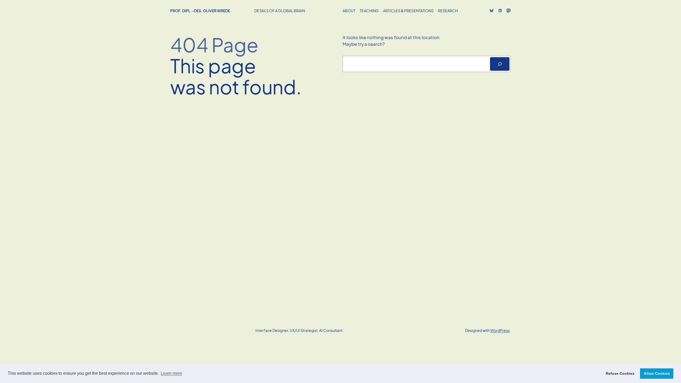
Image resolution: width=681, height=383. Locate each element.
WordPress (500, 330)
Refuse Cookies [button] (620, 373)
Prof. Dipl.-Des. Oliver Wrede (200, 10)
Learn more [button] (171, 373)
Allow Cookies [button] (657, 373)
